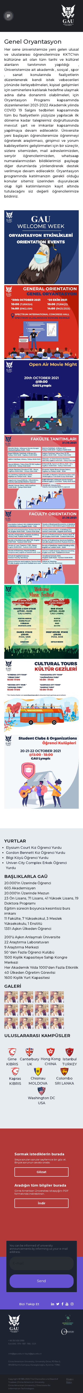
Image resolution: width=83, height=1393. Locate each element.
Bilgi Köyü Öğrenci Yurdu (27, 858)
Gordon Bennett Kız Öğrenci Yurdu (35, 853)
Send (41, 1281)
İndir (41, 1203)
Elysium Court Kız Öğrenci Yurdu (34, 848)
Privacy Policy (69, 1380)
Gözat (41, 1172)
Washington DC (41, 1100)
